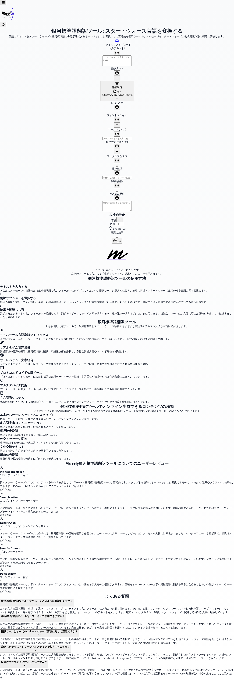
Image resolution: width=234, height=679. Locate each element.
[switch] (117, 112)
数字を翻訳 (117, 181)
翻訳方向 (117, 68)
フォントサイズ (117, 129)
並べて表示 (117, 103)
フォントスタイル (117, 115)
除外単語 (117, 168)
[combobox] (117, 78)
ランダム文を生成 (117, 156)
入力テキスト (117, 48)
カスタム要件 (117, 193)
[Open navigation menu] (3, 2)
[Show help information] (117, 52)
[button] (117, 156)
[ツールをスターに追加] (3, 24)
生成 (119, 241)
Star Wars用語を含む (117, 142)
